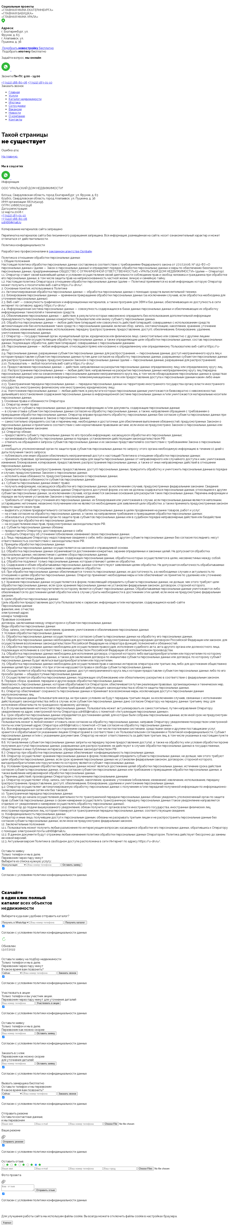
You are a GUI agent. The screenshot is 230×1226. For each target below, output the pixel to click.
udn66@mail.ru (11, 222)
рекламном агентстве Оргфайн (70, 251)
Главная (14, 92)
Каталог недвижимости (25, 99)
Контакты (15, 119)
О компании (17, 116)
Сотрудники (17, 106)
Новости (15, 112)
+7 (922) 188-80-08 (14, 82)
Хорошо (7, 1222)
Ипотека (14, 102)
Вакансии (15, 109)
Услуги (13, 95)
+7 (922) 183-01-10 (40, 82)
